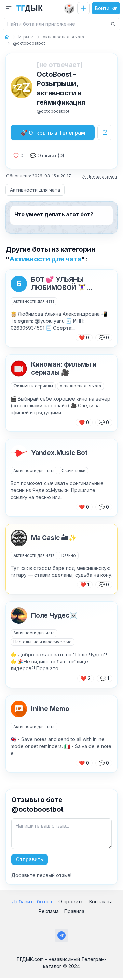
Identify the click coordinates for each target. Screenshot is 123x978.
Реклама (49, 911)
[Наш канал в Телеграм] (61, 935)
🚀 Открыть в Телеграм (52, 132)
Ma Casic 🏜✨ (54, 538)
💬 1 (104, 678)
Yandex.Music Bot (59, 453)
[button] (9, 8)
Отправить (29, 859)
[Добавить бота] (83, 8)
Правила (74, 911)
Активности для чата (35, 190)
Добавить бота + (32, 901)
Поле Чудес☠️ (54, 615)
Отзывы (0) (47, 155)
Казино (69, 555)
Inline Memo (50, 709)
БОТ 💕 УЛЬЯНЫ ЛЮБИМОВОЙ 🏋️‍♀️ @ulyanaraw (58, 284)
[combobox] (57, 24)
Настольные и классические (42, 641)
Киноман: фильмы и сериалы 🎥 (64, 368)
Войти (102, 8)
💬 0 (104, 337)
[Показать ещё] (31, 37)
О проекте (71, 901)
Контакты (100, 901)
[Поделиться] (104, 132)
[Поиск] (113, 24)
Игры (23, 37)
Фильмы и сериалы (33, 386)
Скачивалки (73, 470)
